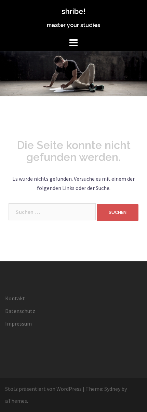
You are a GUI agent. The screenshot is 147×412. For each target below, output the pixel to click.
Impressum (18, 323)
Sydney (112, 388)
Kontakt (15, 298)
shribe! (73, 11)
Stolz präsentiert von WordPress (43, 388)
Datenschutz (20, 310)
